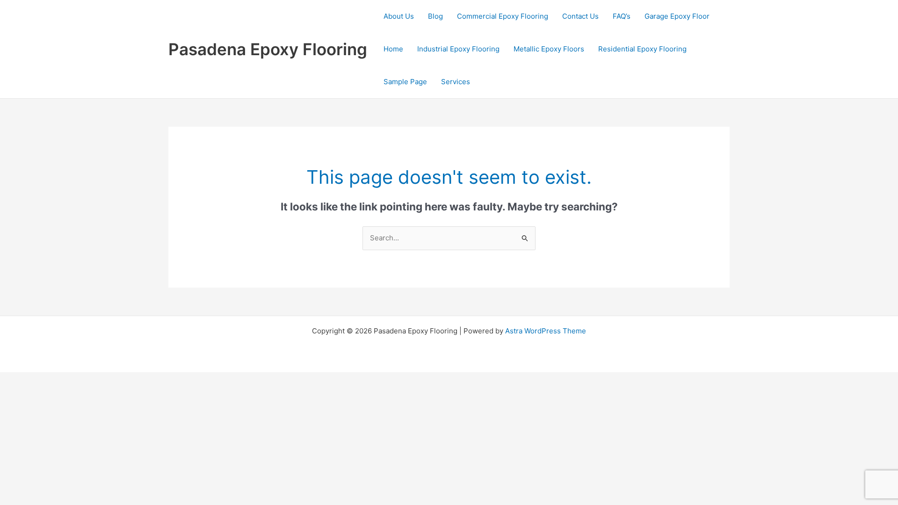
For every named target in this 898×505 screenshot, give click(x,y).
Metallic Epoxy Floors (549, 48)
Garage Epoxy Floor (677, 16)
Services (455, 81)
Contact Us (580, 16)
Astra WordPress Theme (545, 330)
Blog (435, 16)
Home (393, 48)
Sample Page (405, 81)
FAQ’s (621, 16)
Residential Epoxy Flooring (642, 48)
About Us (399, 16)
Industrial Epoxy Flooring (458, 48)
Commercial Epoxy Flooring (502, 16)
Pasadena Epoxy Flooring (267, 49)
